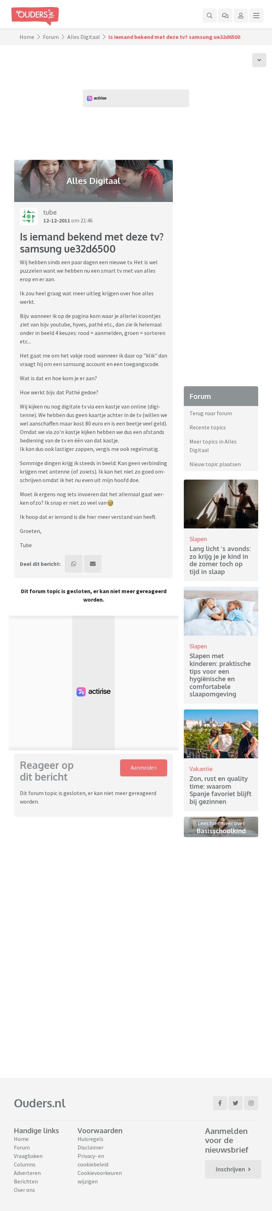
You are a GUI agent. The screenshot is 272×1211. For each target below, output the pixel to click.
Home (26, 36)
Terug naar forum (210, 413)
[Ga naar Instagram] (251, 1103)
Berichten (26, 1181)
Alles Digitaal (83, 36)
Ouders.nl (40, 1103)
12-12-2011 (56, 220)
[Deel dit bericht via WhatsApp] (74, 564)
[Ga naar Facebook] (220, 1103)
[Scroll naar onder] (259, 60)
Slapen (198, 539)
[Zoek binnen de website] (210, 15)
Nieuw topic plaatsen (215, 464)
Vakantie (200, 769)
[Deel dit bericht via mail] (93, 564)
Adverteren (27, 1172)
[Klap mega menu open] (256, 15)
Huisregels (90, 1138)
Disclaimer (90, 1147)
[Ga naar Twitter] (235, 1103)
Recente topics (207, 427)
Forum (51, 36)
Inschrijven (230, 1169)
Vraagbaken (28, 1155)
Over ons (24, 1189)
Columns (24, 1164)
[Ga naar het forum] (225, 15)
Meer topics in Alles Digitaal (213, 445)
